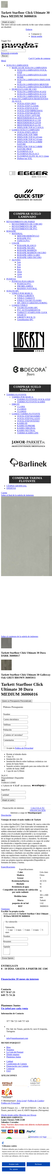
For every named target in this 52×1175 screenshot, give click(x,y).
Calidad (9, 1061)
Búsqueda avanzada (9, 53)
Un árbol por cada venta (14, 1008)
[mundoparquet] (21, 48)
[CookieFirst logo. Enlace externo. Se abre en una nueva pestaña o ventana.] (3, 1143)
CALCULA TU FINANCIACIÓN (38, 809)
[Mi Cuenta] (46, 34)
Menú (3, 61)
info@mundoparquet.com (17, 1038)
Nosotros (10, 1050)
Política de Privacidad (24, 748)
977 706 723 (12, 1021)
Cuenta (4, 493)
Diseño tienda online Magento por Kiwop (18, 1115)
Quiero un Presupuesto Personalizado (16, 701)
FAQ (8, 1071)
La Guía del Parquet (14, 1052)
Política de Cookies (36, 1101)
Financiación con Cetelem (17, 1066)
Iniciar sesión (36, 36)
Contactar (10, 1068)
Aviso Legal (22, 1101)
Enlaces (29, 29)
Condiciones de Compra (16, 1064)
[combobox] (13, 50)
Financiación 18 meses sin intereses (20, 979)
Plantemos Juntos (13, 1057)
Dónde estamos (12, 1054)
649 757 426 (23, 1021)
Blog (8, 1047)
